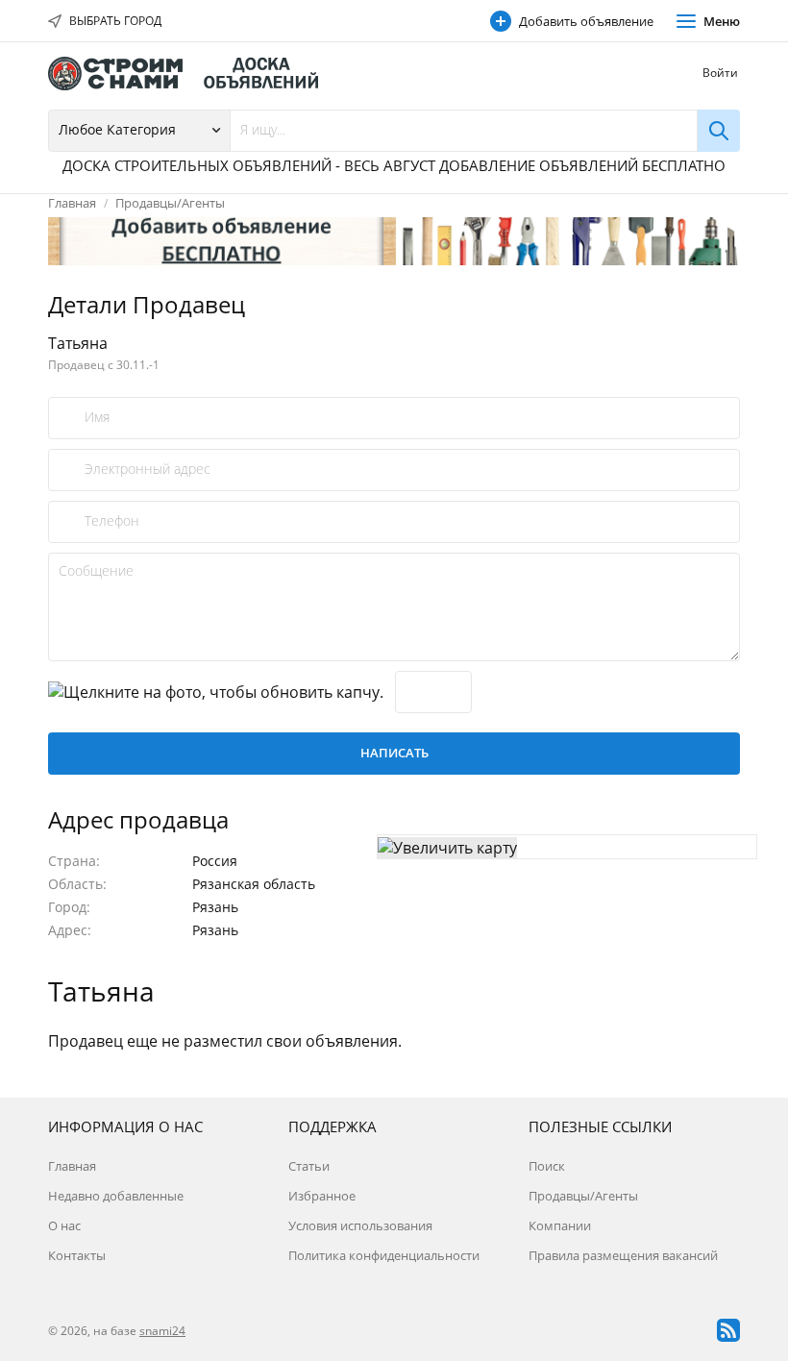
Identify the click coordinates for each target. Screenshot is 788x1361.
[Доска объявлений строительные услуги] (192, 73)
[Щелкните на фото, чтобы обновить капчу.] (215, 692)
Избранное (322, 1195)
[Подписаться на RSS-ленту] (728, 1330)
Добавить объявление (586, 21)
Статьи (309, 1166)
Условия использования (360, 1225)
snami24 (162, 1331)
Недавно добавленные (116, 1195)
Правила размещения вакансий (623, 1255)
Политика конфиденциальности (384, 1255)
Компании (560, 1225)
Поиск (547, 1166)
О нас (64, 1225)
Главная (72, 202)
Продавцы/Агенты (170, 202)
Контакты (77, 1255)
